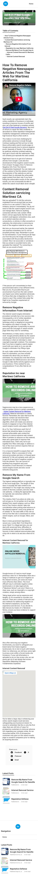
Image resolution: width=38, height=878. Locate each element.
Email (17, 760)
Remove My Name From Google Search (19, 50)
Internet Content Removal (16, 56)
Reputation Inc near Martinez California (19, 48)
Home (31, 4)
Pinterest (18, 756)
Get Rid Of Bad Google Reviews (14, 127)
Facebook (18, 752)
